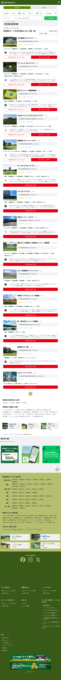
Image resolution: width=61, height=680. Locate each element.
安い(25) (41, 412)
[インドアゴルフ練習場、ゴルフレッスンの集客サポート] (30, 666)
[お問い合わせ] (10, 638)
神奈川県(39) (15, 486)
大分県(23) (41, 506)
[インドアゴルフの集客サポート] (51, 613)
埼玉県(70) (36, 484)
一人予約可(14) (29, 414)
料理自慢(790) (47, 518)
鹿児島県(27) (15, 508)
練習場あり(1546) (7, 518)
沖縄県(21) (22, 508)
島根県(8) (21, 499)
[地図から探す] (10, 593)
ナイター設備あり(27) (49, 522)
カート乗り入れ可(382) (20, 515)
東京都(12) (50, 484)
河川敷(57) (29, 522)
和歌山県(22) (49, 496)
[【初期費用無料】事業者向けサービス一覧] (51, 619)
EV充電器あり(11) (7, 412)
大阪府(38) (15, 496)
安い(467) (54, 518)
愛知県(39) (15, 492)
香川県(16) (21, 503)
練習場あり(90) (47, 410)
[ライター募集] (51, 454)
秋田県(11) (42, 479)
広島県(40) (34, 499)
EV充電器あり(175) (18, 518)
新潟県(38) (15, 489)
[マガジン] (31, 604)
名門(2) (47, 412)
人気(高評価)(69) (17, 412)
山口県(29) (41, 499)
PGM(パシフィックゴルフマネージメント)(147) (30, 529)
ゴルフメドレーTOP (7, 434)
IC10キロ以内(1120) (22, 520)
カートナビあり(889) (8, 515)
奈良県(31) (42, 496)
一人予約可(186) (47, 520)
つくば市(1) (12, 403)
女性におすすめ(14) (39, 414)
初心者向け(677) (38, 518)
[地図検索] (30, 454)
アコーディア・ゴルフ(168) (10, 529)
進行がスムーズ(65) (50, 414)
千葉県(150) (43, 484)
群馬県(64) (29, 484)
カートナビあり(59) (8, 410)
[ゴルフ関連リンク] (10, 643)
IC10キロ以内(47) (7, 414)
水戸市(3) (5, 403)
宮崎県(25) (48, 506)
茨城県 (19, 434)
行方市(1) (24, 403)
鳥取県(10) (15, 499)
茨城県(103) (15, 484)
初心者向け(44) (26, 412)
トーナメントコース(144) (35, 520)
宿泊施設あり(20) (30, 410)
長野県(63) (41, 489)
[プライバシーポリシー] (10, 646)
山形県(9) (48, 479)
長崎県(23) (28, 506)
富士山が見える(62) (32, 515)
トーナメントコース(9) (18, 414)
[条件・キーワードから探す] (10, 591)
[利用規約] (10, 648)
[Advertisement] (30, 574)
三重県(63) (35, 492)
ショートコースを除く (10, 21)
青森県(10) (22, 479)
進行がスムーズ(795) (20, 522)
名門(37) (5, 520)
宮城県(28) (35, 479)
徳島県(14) (15, 503)
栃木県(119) (22, 484)
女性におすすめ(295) (8, 522)
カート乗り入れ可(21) (19, 410)
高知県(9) (34, 503)
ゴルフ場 (15, 434)
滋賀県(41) (35, 496)
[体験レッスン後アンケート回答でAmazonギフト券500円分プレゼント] (10, 454)
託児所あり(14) (12, 520)
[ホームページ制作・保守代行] (51, 610)
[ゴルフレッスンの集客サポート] (51, 616)
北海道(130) (15, 479)
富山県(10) (21, 489)
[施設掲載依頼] (51, 605)
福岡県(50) (15, 506)
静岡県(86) (28, 492)
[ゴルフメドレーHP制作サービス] (30, 657)
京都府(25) (29, 496)
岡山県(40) (27, 499)
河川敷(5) (5, 416)
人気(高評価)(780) (28, 518)
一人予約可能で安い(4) (37, 416)
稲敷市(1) (18, 403)
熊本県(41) (35, 506)
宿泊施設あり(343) (43, 515)
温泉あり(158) (52, 515)
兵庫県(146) (22, 496)
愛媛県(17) (28, 503)
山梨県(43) (22, 486)
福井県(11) (35, 489)
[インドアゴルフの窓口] (51, 608)
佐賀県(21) (21, 506)
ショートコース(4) (13, 416)
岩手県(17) (29, 479)
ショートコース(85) (38, 522)
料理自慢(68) (35, 412)
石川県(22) (28, 489)
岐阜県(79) (21, 492)
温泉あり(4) (39, 410)
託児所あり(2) (53, 412)
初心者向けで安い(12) (24, 416)
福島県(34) (15, 482)
